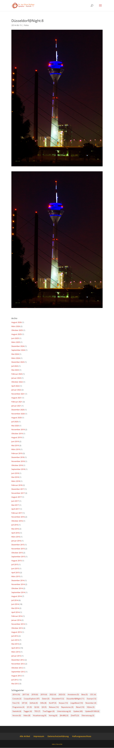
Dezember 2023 (17, 362)
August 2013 (16, 632)
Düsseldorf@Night (75, 698)
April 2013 (15, 648)
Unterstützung (64, 711)
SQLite (90, 707)
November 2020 (18, 413)
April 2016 (15, 533)
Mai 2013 (15, 644)
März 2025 (15, 342)
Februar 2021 (16, 401)
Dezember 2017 (17, 489)
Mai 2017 (15, 505)
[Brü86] (64, 715)
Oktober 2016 (17, 521)
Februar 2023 (16, 374)
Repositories (67, 707)
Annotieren (73, 694)
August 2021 (16, 397)
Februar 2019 (16, 453)
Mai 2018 (15, 477)
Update (78, 711)
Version (17, 715)
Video (26, 715)
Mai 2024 (15, 354)
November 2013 (18, 624)
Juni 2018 (15, 473)
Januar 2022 (16, 390)
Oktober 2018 (17, 465)
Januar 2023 (16, 378)
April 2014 (15, 612)
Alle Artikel (25, 736)
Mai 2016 (15, 529)
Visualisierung (39, 715)
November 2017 (18, 493)
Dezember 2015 (17, 544)
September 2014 (18, 592)
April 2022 (15, 386)
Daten (45, 698)
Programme (18, 707)
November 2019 (18, 429)
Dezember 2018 (17, 457)
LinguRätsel (76, 703)
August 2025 (16, 334)
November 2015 (18, 548)
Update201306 (92, 711)
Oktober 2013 (17, 628)
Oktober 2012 (17, 667)
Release (54, 707)
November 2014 (18, 584)
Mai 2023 (15, 370)
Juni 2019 (15, 441)
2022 (53, 694)
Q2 (36, 707)
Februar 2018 (16, 485)
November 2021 (18, 394)
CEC (93, 694)
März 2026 (15, 326)
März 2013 (15, 652)
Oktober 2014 (17, 588)
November (91, 703)
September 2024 (18, 350)
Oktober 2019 (17, 433)
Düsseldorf (58, 698)
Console (17, 698)
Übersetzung (88, 715)
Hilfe (43, 703)
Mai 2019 (15, 445)
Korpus (63, 703)
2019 (44, 694)
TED (37, 711)
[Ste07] (75, 715)
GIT (24, 703)
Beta (84, 694)
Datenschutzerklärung (58, 736)
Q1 (29, 707)
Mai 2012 (15, 683)
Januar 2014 (16, 620)
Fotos (26, 25)
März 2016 (15, 536)
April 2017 (15, 509)
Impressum (39, 736)
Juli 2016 (14, 524)
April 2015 (15, 572)
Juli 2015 (14, 564)
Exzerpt (91, 698)
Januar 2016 (16, 540)
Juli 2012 (14, 679)
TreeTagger (48, 711)
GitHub (34, 703)
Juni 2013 (15, 640)
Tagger (28, 711)
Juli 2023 (14, 366)
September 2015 (18, 556)
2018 (35, 694)
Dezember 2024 (17, 346)
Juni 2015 (15, 568)
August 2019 (16, 437)
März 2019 (15, 449)
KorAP (52, 703)
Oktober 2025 (17, 330)
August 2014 (16, 596)
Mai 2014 (15, 608)
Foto (16, 703)
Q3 (44, 707)
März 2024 (15, 358)
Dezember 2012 (17, 660)
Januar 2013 (16, 656)
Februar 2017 (16, 513)
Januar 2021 (16, 405)
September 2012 (18, 671)
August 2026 (16, 322)
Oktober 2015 (17, 552)
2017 (26, 694)
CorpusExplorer (31, 698)
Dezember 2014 (17, 580)
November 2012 (18, 663)
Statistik (17, 711)
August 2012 (16, 675)
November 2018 (18, 461)
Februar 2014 (16, 616)
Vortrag (53, 715)
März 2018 (15, 481)
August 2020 (16, 417)
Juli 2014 (14, 600)
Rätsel (80, 707)
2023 (62, 694)
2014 (16, 694)
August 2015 (16, 560)
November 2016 (18, 517)
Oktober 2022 (17, 382)
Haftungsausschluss (81, 736)
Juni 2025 (15, 338)
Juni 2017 (15, 501)
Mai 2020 (15, 425)
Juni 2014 (15, 604)
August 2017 (16, 497)
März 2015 (15, 576)
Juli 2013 (14, 636)
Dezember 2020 (17, 409)
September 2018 (18, 469)
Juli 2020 (14, 421)
